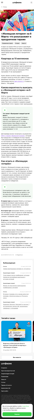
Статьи (3, 382)
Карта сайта (4, 391)
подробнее (25, 406)
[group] (16, 337)
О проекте (4, 368)
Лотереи (17, 43)
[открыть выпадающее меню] (2, 2)
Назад (5, 7)
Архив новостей (5, 388)
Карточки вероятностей (8, 370)
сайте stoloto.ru (19, 81)
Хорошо (17, 414)
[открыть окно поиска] (31, 2)
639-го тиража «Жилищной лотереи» (13, 136)
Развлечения (4, 376)
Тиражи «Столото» (6, 385)
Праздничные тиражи (7, 43)
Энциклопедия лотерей (7, 373)
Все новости (17, 357)
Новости (24, 43)
